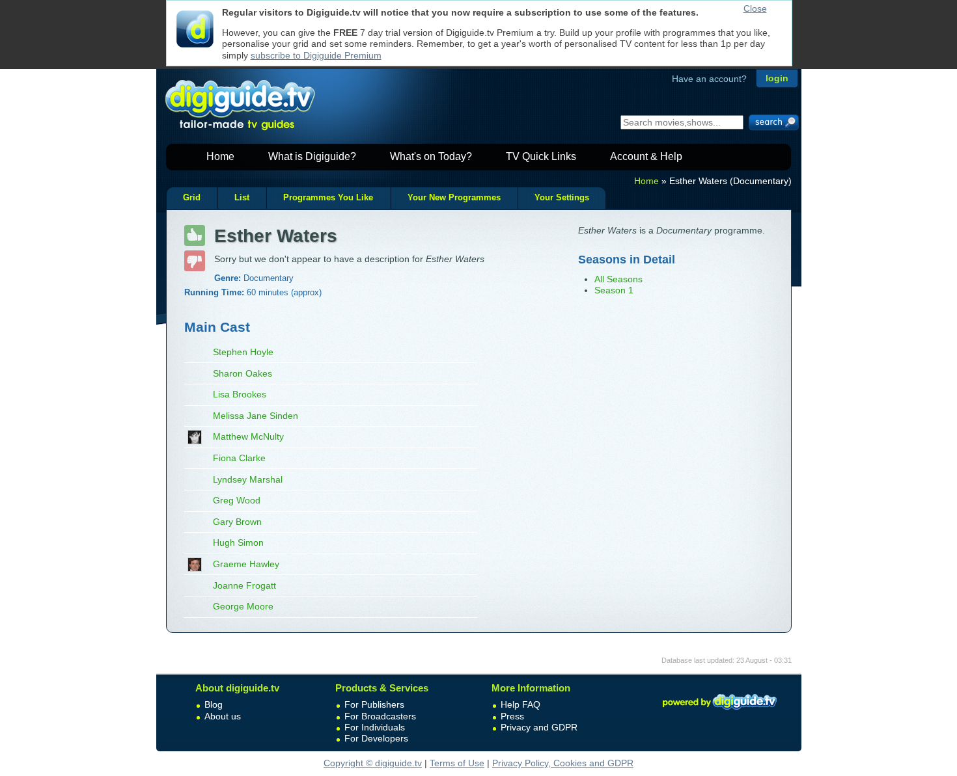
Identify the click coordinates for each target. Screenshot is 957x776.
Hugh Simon (238, 542)
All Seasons (618, 279)
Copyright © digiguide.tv (373, 763)
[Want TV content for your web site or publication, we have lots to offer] (719, 711)
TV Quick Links (541, 156)
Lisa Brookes (239, 394)
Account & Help (646, 156)
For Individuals (374, 727)
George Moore (243, 606)
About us (222, 716)
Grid (192, 197)
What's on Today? (431, 156)
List (241, 197)
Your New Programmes (454, 197)
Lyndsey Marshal (248, 479)
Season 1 (613, 290)
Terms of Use (457, 763)
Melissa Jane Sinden (255, 415)
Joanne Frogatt (244, 585)
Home (220, 156)
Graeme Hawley (246, 564)
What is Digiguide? (312, 156)
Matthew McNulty (248, 436)
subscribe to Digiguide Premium (316, 55)
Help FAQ (520, 704)
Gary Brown (237, 521)
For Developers (376, 738)
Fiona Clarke (239, 458)
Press (512, 716)
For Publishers (374, 704)
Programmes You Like (328, 197)
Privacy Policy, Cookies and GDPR (562, 763)
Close (755, 8)
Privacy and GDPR (539, 727)
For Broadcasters (380, 716)
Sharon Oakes (242, 373)
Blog (213, 704)
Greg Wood (236, 500)
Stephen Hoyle (243, 352)
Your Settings (561, 197)
